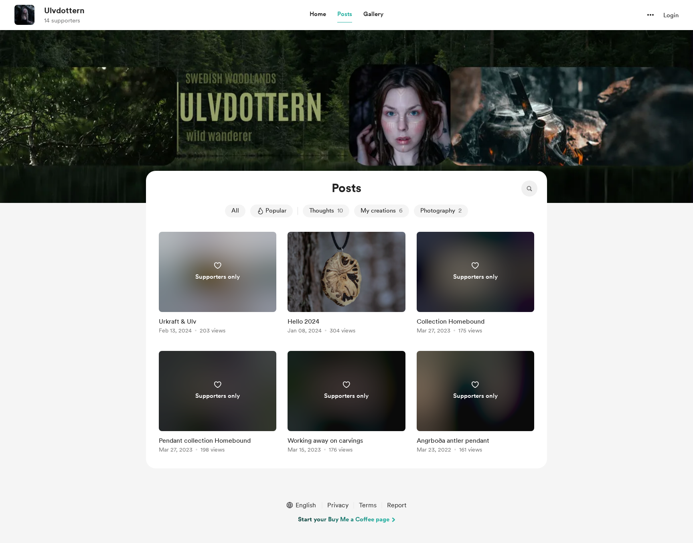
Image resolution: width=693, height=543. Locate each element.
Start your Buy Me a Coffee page (343, 519)
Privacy (338, 505)
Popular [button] (275, 210)
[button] (318, 14)
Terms (368, 505)
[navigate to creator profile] (24, 15)
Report (396, 505)
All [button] (235, 210)
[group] (218, 284)
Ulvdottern (64, 10)
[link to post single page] (218, 284)
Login (671, 15)
